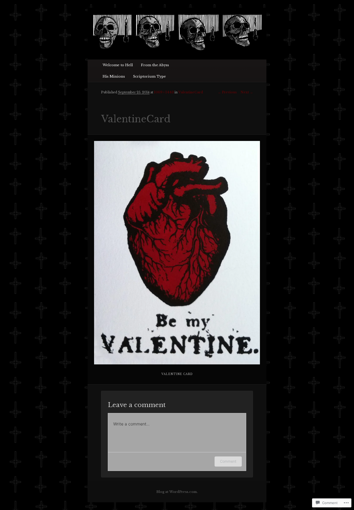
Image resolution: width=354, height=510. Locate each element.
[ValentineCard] (177, 252)
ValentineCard (190, 92)
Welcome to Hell (118, 65)
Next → (246, 92)
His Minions (114, 76)
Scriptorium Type (149, 76)
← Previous (227, 92)
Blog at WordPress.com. (177, 492)
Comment (228, 461)
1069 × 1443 (164, 92)
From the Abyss (155, 65)
